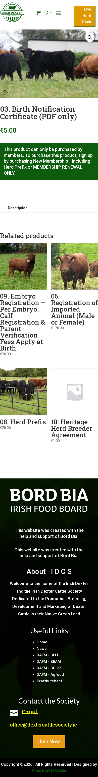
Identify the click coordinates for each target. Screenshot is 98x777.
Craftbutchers (49, 681)
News (41, 648)
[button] (89, 37)
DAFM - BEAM (49, 661)
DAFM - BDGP (49, 668)
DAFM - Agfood (50, 674)
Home (42, 642)
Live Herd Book (86, 15)
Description (17, 208)
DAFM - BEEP (48, 655)
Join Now (49, 742)
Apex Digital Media (49, 770)
